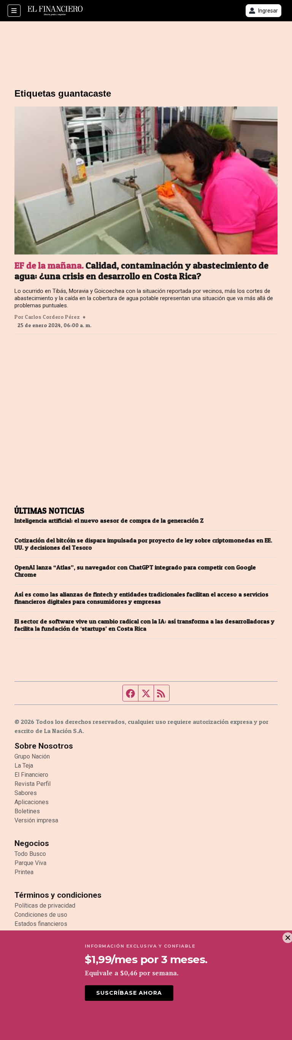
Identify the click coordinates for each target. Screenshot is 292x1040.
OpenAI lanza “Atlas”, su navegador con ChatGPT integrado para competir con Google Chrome (135, 571)
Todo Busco (30, 853)
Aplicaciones (31, 802)
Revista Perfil (32, 783)
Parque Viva (30, 863)
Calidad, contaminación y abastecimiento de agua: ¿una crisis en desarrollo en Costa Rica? (141, 270)
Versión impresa (36, 820)
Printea (23, 872)
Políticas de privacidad (44, 905)
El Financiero (31, 774)
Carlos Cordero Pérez (52, 317)
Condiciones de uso (40, 914)
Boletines (27, 811)
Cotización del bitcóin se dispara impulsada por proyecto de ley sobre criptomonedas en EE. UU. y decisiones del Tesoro (143, 544)
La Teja (23, 765)
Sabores (25, 793)
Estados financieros (40, 923)
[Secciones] (14, 11)
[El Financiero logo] (55, 10)
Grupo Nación (32, 756)
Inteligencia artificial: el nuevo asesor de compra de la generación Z (109, 520)
